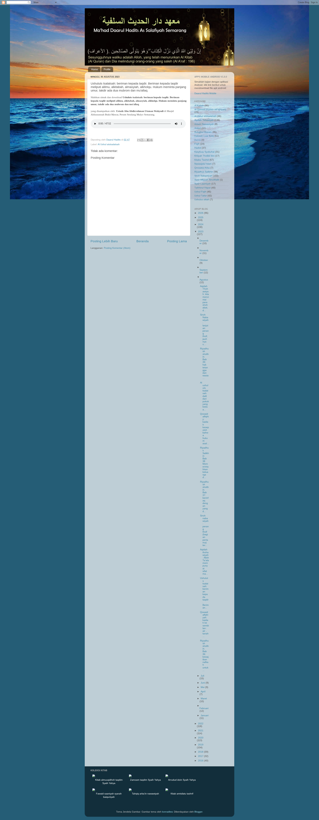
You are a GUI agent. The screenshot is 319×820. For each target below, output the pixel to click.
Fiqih (197, 144)
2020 (200, 737)
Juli (202, 676)
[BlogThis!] (142, 140)
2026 (201, 213)
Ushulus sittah (201, 199)
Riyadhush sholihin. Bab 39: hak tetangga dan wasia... (204, 363)
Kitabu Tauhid (201, 160)
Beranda (142, 241)
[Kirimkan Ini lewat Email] (138, 140)
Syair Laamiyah (202, 183)
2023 (200, 231)
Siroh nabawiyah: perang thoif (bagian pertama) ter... (204, 530)
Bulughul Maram (203, 132)
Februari (204, 708)
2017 (201, 756)
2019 (200, 744)
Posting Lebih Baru (104, 241)
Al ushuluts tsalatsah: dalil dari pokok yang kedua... (204, 396)
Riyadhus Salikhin (203, 172)
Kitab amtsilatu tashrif (182, 793)
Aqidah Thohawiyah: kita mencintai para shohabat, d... (204, 298)
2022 (200, 723)
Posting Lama (177, 241)
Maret (204, 698)
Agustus (204, 279)
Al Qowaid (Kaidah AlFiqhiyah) (210, 109)
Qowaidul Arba (202, 168)
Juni (203, 683)
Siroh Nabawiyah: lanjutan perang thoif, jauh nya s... (204, 330)
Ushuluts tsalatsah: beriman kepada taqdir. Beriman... (204, 593)
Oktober (204, 260)
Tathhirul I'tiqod (202, 187)
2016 (201, 760)
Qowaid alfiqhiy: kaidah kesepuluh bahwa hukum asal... (204, 429)
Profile (107, 69)
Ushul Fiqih (200, 191)
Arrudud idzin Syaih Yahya (182, 779)
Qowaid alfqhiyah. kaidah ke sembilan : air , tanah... (204, 624)
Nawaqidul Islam (203, 164)
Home (94, 69)
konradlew (167, 812)
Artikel (197, 128)
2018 (201, 752)
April (203, 691)
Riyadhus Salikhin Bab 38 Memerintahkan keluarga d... (204, 463)
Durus (197, 140)
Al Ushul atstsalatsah (109, 144)
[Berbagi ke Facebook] (148, 140)
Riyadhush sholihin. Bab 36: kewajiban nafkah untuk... (204, 655)
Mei (203, 687)
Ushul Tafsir (200, 195)
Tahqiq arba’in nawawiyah (145, 793)
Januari (205, 715)
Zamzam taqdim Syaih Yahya (145, 779)
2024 (200, 224)
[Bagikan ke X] (145, 140)
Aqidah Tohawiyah (204, 120)
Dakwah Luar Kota (204, 136)
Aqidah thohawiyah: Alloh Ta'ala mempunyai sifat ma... (204, 561)
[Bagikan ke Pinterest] (151, 140)
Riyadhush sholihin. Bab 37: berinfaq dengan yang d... (204, 497)
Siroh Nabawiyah (203, 176)
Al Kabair (199, 105)
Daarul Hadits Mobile (205, 93)
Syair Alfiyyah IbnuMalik (206, 180)
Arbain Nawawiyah (204, 124)
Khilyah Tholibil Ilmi (204, 156)
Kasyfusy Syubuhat (204, 152)
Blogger (198, 812)
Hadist (197, 148)
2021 (200, 730)
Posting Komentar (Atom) (117, 248)
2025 (200, 217)
